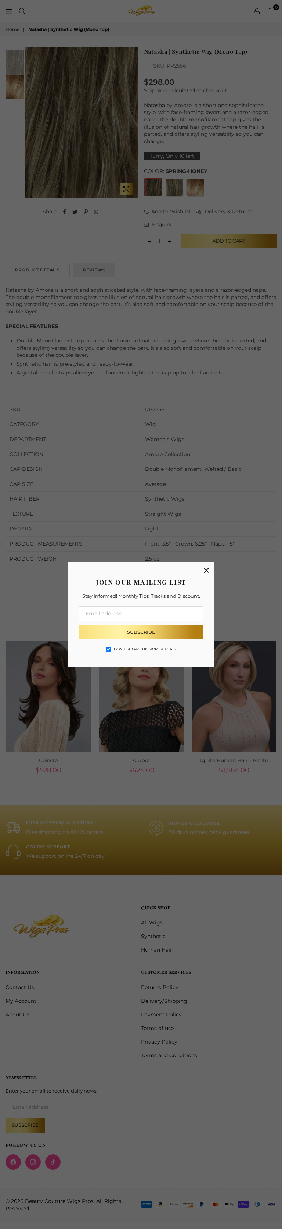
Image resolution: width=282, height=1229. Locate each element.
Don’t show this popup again (145, 649)
